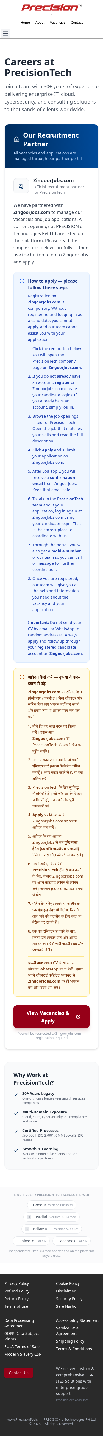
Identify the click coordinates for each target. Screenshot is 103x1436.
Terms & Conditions (74, 1348)
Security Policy (69, 1298)
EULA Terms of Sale (22, 1346)
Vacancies (57, 22)
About (39, 22)
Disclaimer (66, 1291)
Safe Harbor (67, 1306)
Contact (77, 22)
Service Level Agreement (68, 1330)
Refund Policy (16, 1291)
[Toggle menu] (5, 33)
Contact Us (19, 1372)
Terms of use (16, 1306)
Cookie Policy (68, 1283)
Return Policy (16, 1298)
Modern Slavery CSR (22, 1354)
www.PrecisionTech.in (23, 1419)
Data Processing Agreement (19, 1323)
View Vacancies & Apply (48, 1017)
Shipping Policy (70, 1341)
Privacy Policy (16, 1283)
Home (25, 22)
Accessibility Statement (77, 1320)
